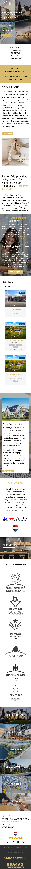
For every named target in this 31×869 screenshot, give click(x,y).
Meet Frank (7, 133)
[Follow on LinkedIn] (18, 842)
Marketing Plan (15, 272)
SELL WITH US (7, 30)
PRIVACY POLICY (7, 827)
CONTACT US (6, 824)
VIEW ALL (7, 286)
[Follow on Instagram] (8, 842)
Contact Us (8, 471)
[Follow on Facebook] (13, 842)
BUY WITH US (6, 26)
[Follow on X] (23, 842)
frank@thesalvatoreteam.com (15, 76)
